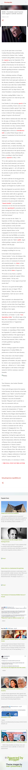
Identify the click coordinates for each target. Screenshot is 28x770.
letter (17, 263)
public (19, 240)
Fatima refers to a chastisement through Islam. (12, 568)
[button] (3, 20)
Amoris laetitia (6, 203)
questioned (11, 208)
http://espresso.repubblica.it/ (11, 478)
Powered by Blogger (15, 758)
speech (21, 103)
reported (9, 157)
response (6, 60)
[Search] (26, 2)
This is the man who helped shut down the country (13, 667)
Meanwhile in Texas (6, 717)
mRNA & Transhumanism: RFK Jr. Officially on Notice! (14, 742)
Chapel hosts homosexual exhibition (10, 513)
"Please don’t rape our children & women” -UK (12, 618)
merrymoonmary (14, 766)
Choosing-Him (8, 2)
